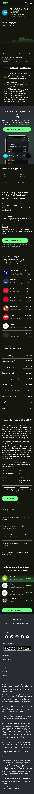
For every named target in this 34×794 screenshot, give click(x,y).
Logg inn (24, 3)
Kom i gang (10, 498)
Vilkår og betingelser (13, 747)
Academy (18, 246)
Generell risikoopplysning (8, 757)
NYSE (24, 490)
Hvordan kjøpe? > (26, 68)
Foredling (9, 490)
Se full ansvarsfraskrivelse (25, 747)
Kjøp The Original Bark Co (17, 129)
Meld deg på (5, 57)
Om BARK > (14, 68)
